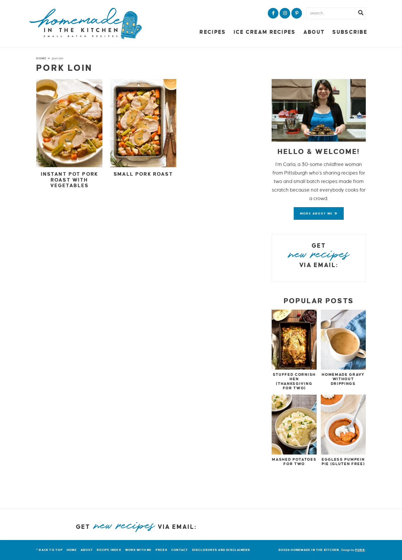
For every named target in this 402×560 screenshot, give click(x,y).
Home (41, 58)
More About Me (317, 213)
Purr (360, 549)
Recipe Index (109, 549)
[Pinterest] (296, 13)
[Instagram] (285, 13)
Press (161, 549)
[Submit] (361, 13)
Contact (179, 549)
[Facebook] (273, 13)
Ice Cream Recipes (265, 32)
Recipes (213, 32)
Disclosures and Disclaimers (221, 549)
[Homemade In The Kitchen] (85, 23)
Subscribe (349, 32)
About (314, 32)
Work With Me (138, 549)
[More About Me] (319, 110)
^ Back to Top (49, 549)
